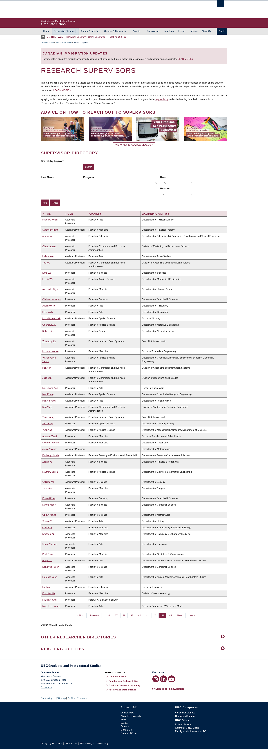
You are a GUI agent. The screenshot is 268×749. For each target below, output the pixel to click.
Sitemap (61, 698)
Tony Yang (47, 423)
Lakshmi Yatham (50, 442)
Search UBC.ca (128, 733)
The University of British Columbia (47, 9)
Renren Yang (49, 400)
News (123, 719)
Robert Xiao (48, 331)
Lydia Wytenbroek (51, 318)
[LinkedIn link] (163, 678)
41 (148, 615)
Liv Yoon (46, 587)
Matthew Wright (50, 219)
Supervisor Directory (75, 37)
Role (163, 177)
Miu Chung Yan (50, 388)
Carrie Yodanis (49, 544)
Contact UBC (127, 712)
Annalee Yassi (49, 436)
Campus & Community (115, 31)
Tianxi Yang (48, 417)
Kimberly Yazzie (50, 455)
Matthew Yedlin (50, 471)
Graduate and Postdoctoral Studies (134, 666)
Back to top (47, 698)
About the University (131, 716)
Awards (136, 31)
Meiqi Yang (48, 394)
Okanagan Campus (185, 716)
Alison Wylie (48, 305)
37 (117, 615)
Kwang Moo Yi (49, 504)
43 (164, 615)
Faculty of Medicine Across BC (190, 731)
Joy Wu (46, 262)
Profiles (71, 698)
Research (82, 698)
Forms (181, 31)
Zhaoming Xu (49, 341)
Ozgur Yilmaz (49, 514)
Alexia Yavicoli (49, 449)
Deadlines (169, 31)
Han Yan (46, 367)
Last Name (47, 177)
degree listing (161, 99)
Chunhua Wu (49, 246)
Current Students (89, 31)
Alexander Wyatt (50, 289)
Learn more (61, 90)
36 (109, 615)
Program (88, 177)
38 (125, 615)
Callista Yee (48, 482)
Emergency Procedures (51, 743)
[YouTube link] (171, 678)
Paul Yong (47, 554)
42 (156, 615)
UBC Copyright (87, 743)
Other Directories (96, 37)
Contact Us (46, 687)
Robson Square (183, 724)
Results (165, 188)
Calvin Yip (47, 527)
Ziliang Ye (47, 461)
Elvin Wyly (47, 312)
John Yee (47, 488)
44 (171, 615)
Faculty (95, 213)
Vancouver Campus (185, 712)
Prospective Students (64, 31)
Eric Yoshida (48, 593)
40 (140, 615)
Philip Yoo (47, 560)
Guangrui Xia (49, 324)
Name (47, 213)
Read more (184, 59)
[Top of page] (44, 37)
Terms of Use (71, 743)
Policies (194, 31)
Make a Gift (126, 729)
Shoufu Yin (47, 521)
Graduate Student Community (124, 685)
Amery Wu (47, 236)
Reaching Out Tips (117, 37)
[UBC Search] (220, 3)
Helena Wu (48, 256)
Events (124, 723)
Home (46, 31)
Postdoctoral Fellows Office (123, 681)
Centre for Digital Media (187, 727)
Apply (222, 31)
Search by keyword (52, 161)
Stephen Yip (48, 534)
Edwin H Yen (48, 498)
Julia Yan (46, 378)
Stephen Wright (50, 229)
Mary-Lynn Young (51, 606)
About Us (206, 31)
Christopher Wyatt (51, 299)
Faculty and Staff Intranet (122, 689)
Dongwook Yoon (50, 566)
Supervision (153, 31)
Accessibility (102, 743)
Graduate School (47, 42)
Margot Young (49, 599)
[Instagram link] (155, 678)
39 (133, 615)
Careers (125, 726)
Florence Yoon (49, 577)
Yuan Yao (47, 430)
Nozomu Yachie (50, 351)
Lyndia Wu (47, 279)
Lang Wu (46, 272)
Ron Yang (47, 407)
